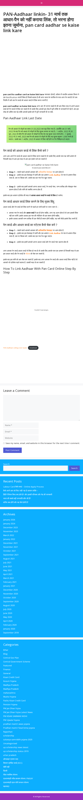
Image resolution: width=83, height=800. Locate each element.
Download (33, 348)
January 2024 (9, 523)
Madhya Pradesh (11, 685)
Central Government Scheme (16, 661)
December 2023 (10, 527)
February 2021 (10, 582)
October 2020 (9, 597)
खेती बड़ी (6, 766)
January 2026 (9, 519)
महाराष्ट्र (6, 786)
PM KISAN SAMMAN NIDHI (15, 716)
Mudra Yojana (9, 696)
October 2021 (9, 551)
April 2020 (8, 621)
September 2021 (11, 554)
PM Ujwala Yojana (11, 720)
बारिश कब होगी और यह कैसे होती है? (15, 502)
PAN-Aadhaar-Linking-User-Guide (15, 348)
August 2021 (9, 558)
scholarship (8, 735)
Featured (7, 665)
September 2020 (11, 601)
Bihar (5, 650)
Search (6, 464)
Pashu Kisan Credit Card (14, 700)
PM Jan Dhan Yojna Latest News (18, 712)
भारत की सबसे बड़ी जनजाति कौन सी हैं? (17, 498)
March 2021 (8, 578)
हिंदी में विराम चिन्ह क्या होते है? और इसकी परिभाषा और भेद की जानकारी (27, 494)
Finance (6, 669)
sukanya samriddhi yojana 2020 (17, 739)
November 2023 (10, 531)
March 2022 (8, 535)
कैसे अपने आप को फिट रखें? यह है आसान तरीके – (20, 490)
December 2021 (10, 543)
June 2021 (7, 566)
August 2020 (9, 605)
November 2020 (10, 593)
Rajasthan (7, 731)
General (6, 673)
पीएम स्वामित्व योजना (10, 774)
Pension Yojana (10, 704)
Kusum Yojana (9, 681)
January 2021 (9, 586)
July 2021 (7, 562)
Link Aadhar (55, 175)
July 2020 (7, 609)
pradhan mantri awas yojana (16, 724)
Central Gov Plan (11, 657)
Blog (5, 654)
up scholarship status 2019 (15, 751)
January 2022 (9, 539)
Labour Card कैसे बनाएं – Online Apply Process (23, 486)
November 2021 (10, 547)
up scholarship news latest (15, 747)
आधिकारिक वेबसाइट (45, 172)
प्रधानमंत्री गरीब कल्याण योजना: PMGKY (18, 778)
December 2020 (10, 589)
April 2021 (8, 574)
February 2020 (10, 625)
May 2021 (7, 570)
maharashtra (9, 692)
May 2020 (7, 617)
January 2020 (9, 628)
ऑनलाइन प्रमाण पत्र (10, 759)
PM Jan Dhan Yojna (12, 708)
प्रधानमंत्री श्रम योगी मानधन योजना (16, 782)
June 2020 (7, 613)
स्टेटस (28, 253)
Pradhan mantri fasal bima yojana (19, 728)
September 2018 (11, 632)
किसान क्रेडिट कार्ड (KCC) (12, 763)
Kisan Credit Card (11, 677)
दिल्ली (5, 770)
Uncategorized (10, 743)
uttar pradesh (9, 755)
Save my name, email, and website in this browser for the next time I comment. (43, 443)
